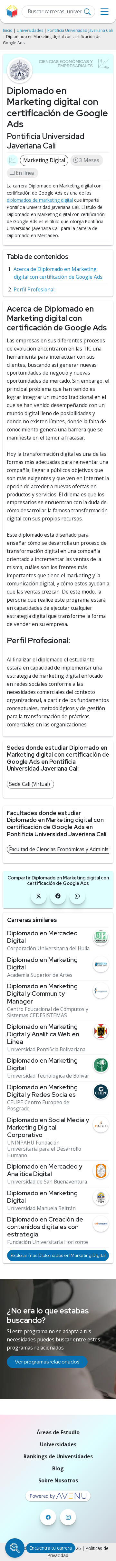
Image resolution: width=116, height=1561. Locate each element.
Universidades (30, 30)
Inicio (8, 30)
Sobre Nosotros (58, 1480)
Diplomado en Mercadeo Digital (42, 936)
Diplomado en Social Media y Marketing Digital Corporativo (48, 1127)
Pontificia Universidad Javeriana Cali (80, 30)
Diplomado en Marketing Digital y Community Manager (42, 993)
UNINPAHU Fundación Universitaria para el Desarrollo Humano (44, 1149)
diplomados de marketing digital (40, 200)
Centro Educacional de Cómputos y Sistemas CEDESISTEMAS (47, 1012)
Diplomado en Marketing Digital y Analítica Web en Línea (43, 1034)
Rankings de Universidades (58, 1456)
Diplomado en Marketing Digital (42, 963)
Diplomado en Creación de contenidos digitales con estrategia (45, 1227)
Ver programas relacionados (47, 1361)
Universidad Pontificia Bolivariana (46, 1049)
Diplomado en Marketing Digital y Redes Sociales (42, 1090)
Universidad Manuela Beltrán (41, 1208)
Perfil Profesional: (34, 289)
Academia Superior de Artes (39, 975)
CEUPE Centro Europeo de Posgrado (38, 1105)
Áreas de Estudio (58, 1432)
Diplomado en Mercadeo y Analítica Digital (44, 1170)
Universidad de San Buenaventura (47, 1182)
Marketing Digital (44, 160)
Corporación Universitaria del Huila (48, 948)
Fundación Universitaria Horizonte (47, 1242)
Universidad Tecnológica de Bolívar (48, 1076)
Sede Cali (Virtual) (29, 783)
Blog (58, 1468)
